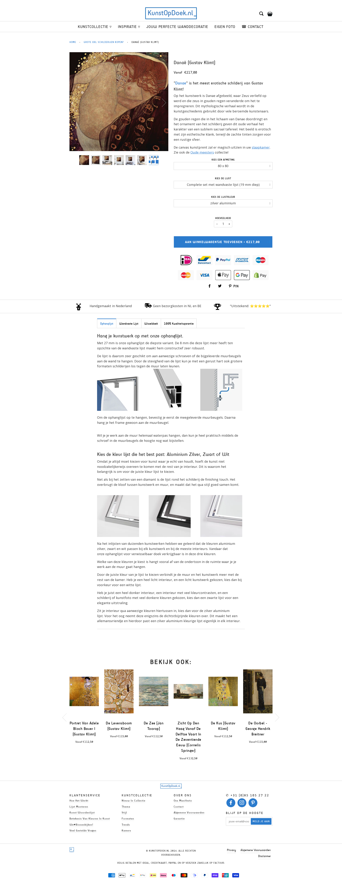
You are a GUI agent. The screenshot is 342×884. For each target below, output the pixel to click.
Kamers (126, 830)
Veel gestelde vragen (82, 830)
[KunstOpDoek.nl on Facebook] (231, 803)
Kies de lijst (223, 178)
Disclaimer (264, 856)
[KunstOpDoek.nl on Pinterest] (253, 803)
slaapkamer (261, 147)
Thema (126, 806)
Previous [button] (75, 102)
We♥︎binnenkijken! (81, 824)
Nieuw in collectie (133, 800)
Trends (126, 824)
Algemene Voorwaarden (255, 850)
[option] (118, 101)
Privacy (231, 850)
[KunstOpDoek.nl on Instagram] (242, 803)
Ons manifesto (183, 800)
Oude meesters (202, 152)
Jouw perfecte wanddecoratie (177, 26)
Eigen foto (224, 26)
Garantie (179, 818)
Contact (179, 806)
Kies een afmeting (223, 159)
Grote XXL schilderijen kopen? (104, 42)
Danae (180, 83)
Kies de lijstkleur (223, 196)
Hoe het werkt (78, 800)
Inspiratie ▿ (129, 26)
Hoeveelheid (223, 218)
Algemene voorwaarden (189, 812)
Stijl (124, 812)
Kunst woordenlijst (82, 812)
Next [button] (161, 102)
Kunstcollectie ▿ (95, 26)
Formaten (128, 818)
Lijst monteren (78, 806)
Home (72, 42)
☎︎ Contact (252, 26)
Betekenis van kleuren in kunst (89, 818)
